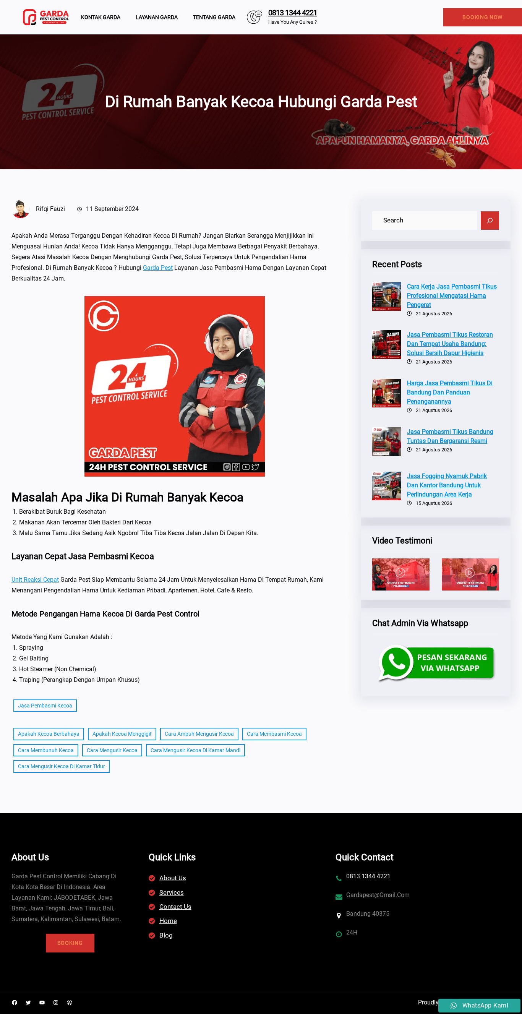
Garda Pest (158, 267)
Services (171, 892)
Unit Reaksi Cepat (35, 579)
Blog (166, 935)
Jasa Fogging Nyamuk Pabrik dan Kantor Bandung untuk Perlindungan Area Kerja (447, 485)
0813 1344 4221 (292, 12)
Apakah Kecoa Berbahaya (48, 734)
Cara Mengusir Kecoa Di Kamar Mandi (195, 750)
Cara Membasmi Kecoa (274, 734)
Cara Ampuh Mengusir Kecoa (199, 734)
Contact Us (175, 906)
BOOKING (70, 943)
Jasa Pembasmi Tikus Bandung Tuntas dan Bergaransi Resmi (450, 436)
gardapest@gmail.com (378, 895)
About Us (172, 878)
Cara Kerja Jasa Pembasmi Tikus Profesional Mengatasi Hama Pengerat (452, 295)
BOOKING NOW (482, 17)
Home (168, 921)
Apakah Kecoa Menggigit (122, 734)
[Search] (490, 220)
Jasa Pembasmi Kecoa (45, 705)
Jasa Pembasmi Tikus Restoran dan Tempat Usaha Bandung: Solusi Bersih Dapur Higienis (450, 344)
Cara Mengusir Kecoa (112, 750)
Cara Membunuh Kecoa (46, 750)
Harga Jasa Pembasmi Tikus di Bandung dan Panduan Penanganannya (450, 392)
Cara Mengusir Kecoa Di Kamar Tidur (61, 766)
